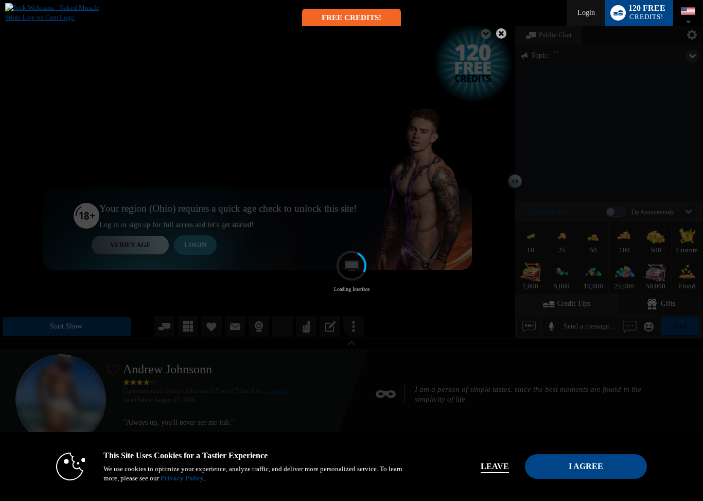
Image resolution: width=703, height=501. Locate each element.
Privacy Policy (182, 478)
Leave (495, 466)
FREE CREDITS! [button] (351, 17)
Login (586, 12)
